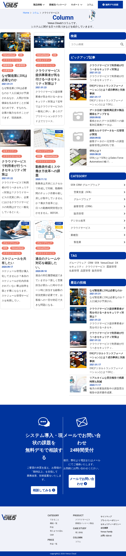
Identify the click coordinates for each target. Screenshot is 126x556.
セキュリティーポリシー (111, 524)
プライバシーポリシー (110, 520)
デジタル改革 (78, 220)
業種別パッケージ (57, 4)
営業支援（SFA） (83, 192)
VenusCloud (106, 262)
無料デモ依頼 (111, 4)
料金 (52, 527)
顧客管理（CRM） (84, 206)
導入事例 (79, 532)
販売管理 (79, 213)
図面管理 (111, 266)
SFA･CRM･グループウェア (85, 184)
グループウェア (82, 199)
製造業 (77, 242)
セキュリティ (76, 266)
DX (116, 262)
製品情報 (37, 4)
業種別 (74, 235)
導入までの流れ (56, 531)
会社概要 (104, 528)
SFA (97, 262)
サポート (75, 4)
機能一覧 (53, 523)
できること (54, 520)
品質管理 (85, 270)
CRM (90, 262)
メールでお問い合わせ (82, 481)
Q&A (52, 535)
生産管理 (74, 270)
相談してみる (42, 490)
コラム (90, 4)
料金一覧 (53, 544)
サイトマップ (106, 516)
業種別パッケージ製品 (84, 523)
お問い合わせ (106, 536)
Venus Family (106, 532)
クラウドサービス (80, 227)
